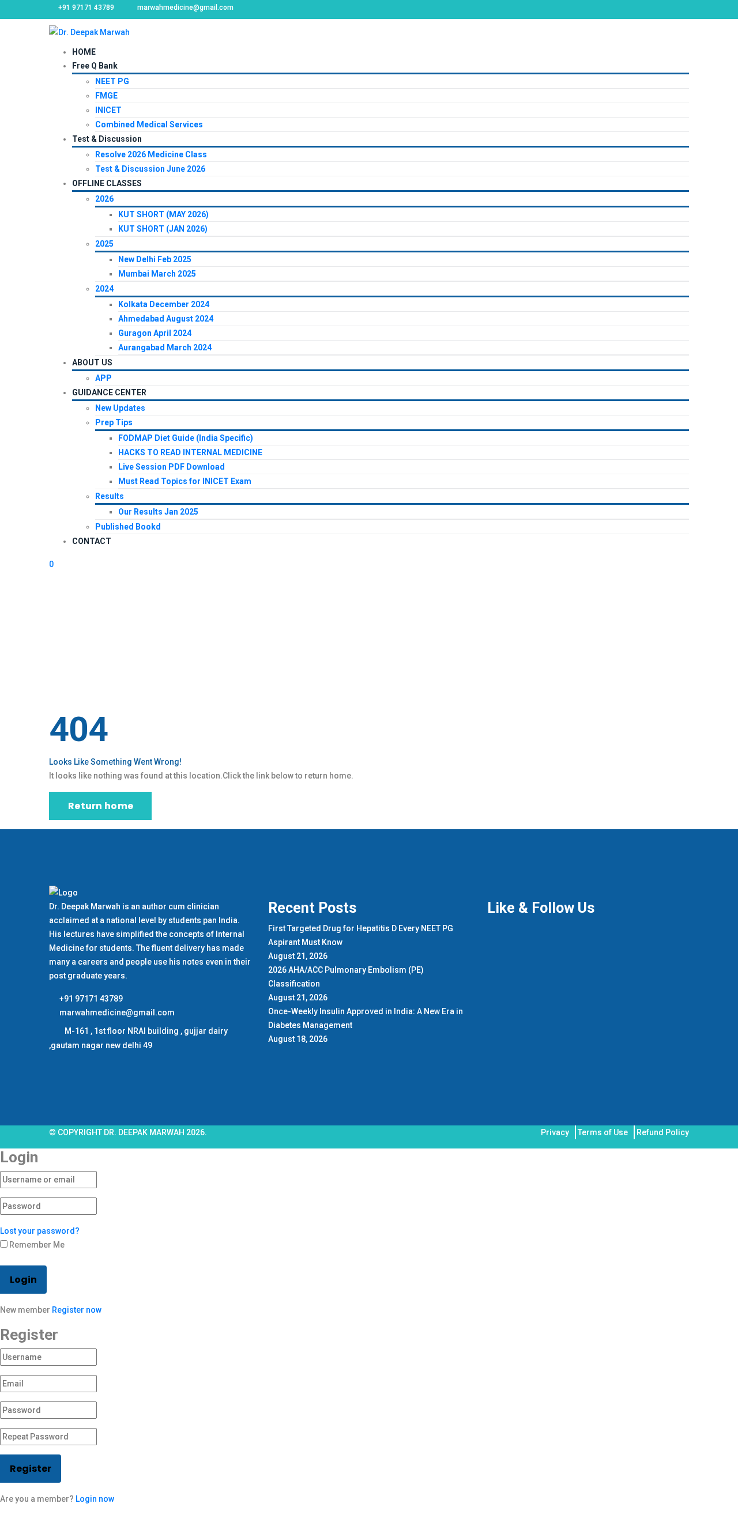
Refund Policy (663, 1132)
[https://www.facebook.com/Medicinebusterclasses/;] (57, 1063)
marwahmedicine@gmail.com (116, 1012)
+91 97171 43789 (90, 998)
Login (23, 1279)
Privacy (555, 1132)
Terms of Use (603, 1132)
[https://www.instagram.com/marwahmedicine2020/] (72, 1063)
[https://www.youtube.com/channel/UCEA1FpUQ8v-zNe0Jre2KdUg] (105, 1063)
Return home (100, 806)
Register (30, 1468)
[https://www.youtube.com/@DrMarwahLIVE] (88, 1063)
